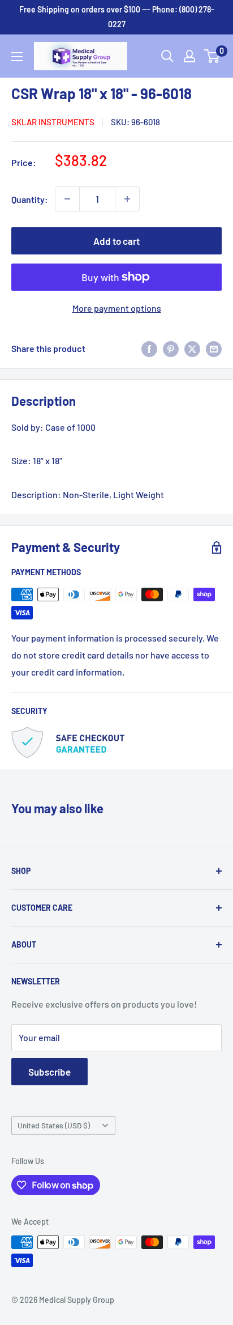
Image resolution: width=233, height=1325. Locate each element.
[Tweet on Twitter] (192, 348)
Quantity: (29, 199)
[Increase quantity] (127, 199)
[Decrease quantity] (67, 199)
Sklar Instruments (52, 122)
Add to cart (116, 241)
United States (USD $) (54, 1125)
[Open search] (167, 56)
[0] (212, 56)
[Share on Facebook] (149, 348)
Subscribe (49, 1071)
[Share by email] (214, 348)
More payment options (116, 308)
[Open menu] (17, 56)
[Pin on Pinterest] (171, 348)
